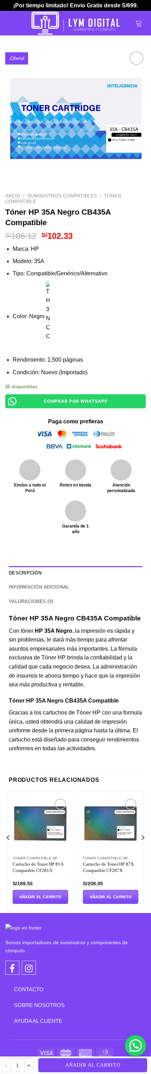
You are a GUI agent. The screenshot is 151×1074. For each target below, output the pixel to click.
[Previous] (8, 851)
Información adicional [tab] (39, 587)
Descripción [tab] (25, 573)
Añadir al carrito (92, 1065)
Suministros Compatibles (62, 196)
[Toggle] (9, 989)
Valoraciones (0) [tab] (31, 601)
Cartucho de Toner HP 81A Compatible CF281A (38, 867)
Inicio (12, 196)
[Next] (142, 851)
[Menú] (13, 23)
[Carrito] (138, 23)
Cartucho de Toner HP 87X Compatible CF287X (108, 867)
